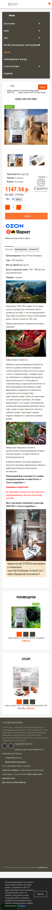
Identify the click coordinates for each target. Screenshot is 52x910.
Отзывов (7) (34, 249)
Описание (9, 249)
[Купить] (19, 634)
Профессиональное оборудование (22, 45)
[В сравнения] (29, 207)
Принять (40, 894)
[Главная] (4, 86)
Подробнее (21, 906)
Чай (6, 38)
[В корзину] (19, 701)
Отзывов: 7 (42, 177)
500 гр (18, 199)
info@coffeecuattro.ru (13, 758)
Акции (7, 52)
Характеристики (21, 249)
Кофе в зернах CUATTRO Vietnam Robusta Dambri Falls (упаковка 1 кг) (26, 706)
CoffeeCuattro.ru (43, 867)
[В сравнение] (32, 701)
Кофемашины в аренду (15, 59)
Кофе (6, 31)
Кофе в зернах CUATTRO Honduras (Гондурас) (26, 638)
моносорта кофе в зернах (20, 238)
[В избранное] (25, 207)
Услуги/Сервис (12, 67)
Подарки (8, 74)
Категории (9, 24)
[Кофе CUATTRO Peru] (26, 127)
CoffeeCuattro (7, 727)
